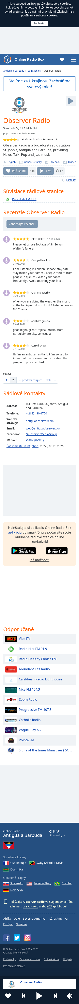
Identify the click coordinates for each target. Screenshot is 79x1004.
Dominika (16, 869)
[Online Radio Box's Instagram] (27, 937)
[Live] (71, 101)
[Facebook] (52, 162)
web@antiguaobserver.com (44, 428)
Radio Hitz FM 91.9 (24, 199)
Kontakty (71, 180)
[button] (39, 996)
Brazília (67, 883)
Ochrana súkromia (29, 959)
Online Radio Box (29, 59)
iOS (49, 906)
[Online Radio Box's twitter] (17, 937)
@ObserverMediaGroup (41, 434)
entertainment (27, 133)
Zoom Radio (28, 699)
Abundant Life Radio (34, 669)
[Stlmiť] (71, 996)
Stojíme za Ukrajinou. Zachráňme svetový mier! (39, 83)
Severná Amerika (34, 918)
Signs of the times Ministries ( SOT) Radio (46, 750)
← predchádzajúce (30, 380)
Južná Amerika (58, 918)
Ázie (17, 918)
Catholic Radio (30, 720)
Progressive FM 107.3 (35, 710)
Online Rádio (22, 833)
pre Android (30, 906)
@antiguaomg (35, 439)
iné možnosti (39, 560)
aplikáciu (15, 532)
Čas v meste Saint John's (22, 446)
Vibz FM (25, 639)
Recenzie (48, 139)
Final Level (22, 952)
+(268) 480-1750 (36, 413)
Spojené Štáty (42, 883)
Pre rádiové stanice (14, 966)
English (11, 162)
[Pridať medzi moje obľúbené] (8, 996)
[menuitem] (6, 380)
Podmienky (9, 959)
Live (48, 170)
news (13, 133)
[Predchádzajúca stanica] (24, 996)
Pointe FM (26, 740)
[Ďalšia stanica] (55, 996)
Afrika (7, 918)
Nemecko (16, 890)
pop (5, 133)
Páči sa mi (19, 170)
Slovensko (16, 883)
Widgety (67, 959)
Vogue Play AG (30, 730)
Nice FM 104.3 (29, 689)
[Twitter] (69, 162)
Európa (8, 924)
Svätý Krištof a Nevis (49, 863)
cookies (65, 3)
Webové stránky (33, 162)
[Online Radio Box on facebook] (6, 937)
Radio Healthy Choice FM (38, 659)
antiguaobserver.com (40, 421)
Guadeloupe (18, 863)
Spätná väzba (51, 959)
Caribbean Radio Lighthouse (40, 679)
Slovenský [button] (55, 835)
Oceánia (21, 924)
